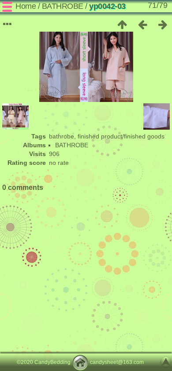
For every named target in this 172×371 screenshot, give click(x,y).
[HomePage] (80, 362)
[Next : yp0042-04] (162, 24)
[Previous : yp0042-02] (142, 24)
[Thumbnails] (122, 24)
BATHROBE (62, 6)
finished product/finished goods (121, 136)
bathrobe (61, 136)
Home (25, 6)
